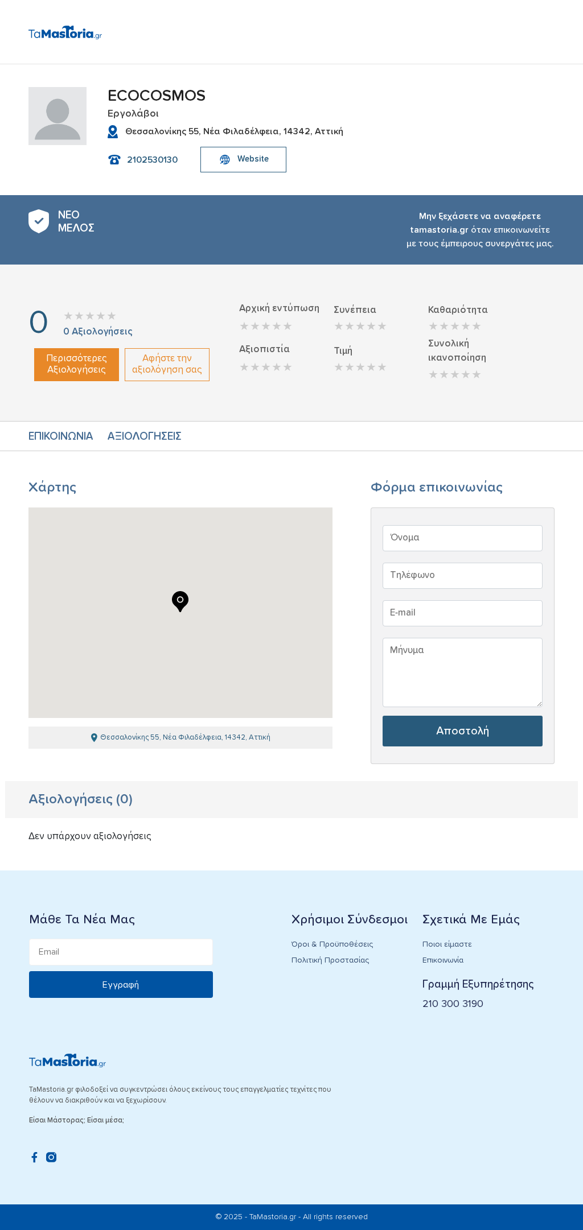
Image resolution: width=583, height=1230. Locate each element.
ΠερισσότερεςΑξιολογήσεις (76, 364)
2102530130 (152, 159)
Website (253, 159)
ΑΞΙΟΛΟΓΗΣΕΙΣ (145, 436)
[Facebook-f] (34, 1157)
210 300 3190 (452, 1004)
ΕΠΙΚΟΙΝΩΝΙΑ (60, 436)
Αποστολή (462, 731)
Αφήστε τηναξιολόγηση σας (167, 364)
